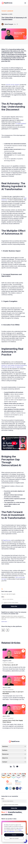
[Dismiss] (27, 834)
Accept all (14, 834)
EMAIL (2, 596)
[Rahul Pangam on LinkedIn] (15, 24)
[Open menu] (25, 3)
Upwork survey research (13, 84)
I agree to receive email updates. (11, 602)
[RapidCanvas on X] (14, 766)
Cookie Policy (11, 831)
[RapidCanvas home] (6, 3)
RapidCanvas (7, 540)
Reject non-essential (14, 838)
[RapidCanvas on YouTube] (17, 766)
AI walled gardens (21, 123)
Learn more (4, 621)
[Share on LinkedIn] (3, 630)
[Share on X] (7, 630)
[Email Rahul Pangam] (17, 24)
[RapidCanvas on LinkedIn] (11, 766)
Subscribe (14, 606)
